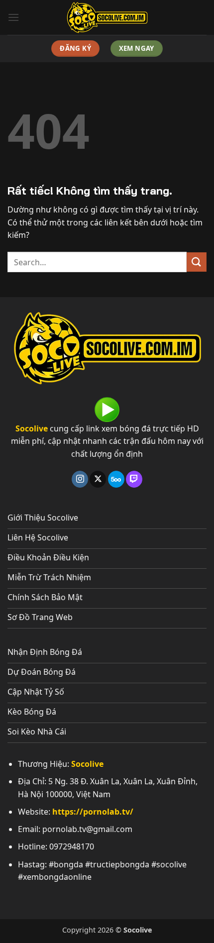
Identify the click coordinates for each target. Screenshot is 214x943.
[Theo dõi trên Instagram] (80, 479)
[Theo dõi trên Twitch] (134, 479)
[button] (13, 17)
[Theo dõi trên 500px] (116, 479)
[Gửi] (197, 262)
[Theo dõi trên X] (98, 479)
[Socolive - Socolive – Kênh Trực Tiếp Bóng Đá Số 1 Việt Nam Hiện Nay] (107, 17)
